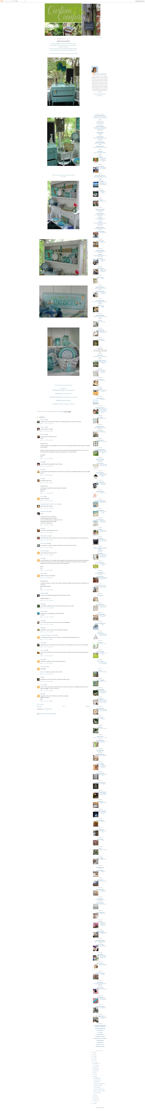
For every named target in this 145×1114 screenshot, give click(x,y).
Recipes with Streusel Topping (100, 143)
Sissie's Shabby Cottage (100, 614)
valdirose (100, 320)
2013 (94, 1057)
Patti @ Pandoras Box (44, 535)
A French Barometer (100, 210)
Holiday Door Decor (103, 418)
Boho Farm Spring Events (103, 564)
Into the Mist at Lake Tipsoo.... (103, 653)
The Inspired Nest (100, 997)
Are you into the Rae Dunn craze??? (102, 616)
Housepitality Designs (100, 315)
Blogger (102, 1107)
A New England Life (100, 902)
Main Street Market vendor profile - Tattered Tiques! (103, 956)
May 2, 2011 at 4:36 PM (46, 639)
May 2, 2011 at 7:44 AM (46, 547)
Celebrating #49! (103, 201)
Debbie (41, 627)
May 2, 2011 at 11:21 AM (46, 624)
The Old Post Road (100, 440)
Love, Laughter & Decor (100, 1016)
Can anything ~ (103, 340)
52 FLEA (100, 848)
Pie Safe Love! (103, 821)
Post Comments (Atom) (47, 709)
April (95, 1095)
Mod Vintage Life (100, 379)
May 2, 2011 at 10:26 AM (46, 617)
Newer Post (39, 706)
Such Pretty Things (100, 459)
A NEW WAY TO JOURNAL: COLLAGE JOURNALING (102, 270)
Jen (41, 677)
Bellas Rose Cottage (100, 651)
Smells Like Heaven (97, 1080)
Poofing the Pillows (100, 510)
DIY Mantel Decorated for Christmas (100, 427)
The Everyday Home (100, 750)
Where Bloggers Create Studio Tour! (103, 933)
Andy (41, 528)
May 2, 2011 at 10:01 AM (46, 607)
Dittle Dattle (58, 393)
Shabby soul (100, 642)
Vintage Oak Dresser (102, 802)
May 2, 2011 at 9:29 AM (46, 600)
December (96, 1063)
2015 (94, 1054)
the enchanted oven (100, 889)
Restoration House (100, 426)
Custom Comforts (100, 74)
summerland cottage (44, 511)
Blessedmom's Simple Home (100, 623)
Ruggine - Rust (103, 643)
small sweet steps (100, 1034)
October (103, 307)
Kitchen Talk (103, 380)
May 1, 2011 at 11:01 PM (46, 525)
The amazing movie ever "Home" (103, 813)
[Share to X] (67, 411)
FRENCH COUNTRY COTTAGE (100, 360)
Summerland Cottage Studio (100, 500)
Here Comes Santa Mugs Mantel (100, 251)
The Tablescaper (100, 839)
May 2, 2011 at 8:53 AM (46, 577)
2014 (94, 1056)
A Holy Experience (100, 136)
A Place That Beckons (103, 881)
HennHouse (100, 727)
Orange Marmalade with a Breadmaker (103, 168)
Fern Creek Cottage (100, 680)
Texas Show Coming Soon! (102, 831)
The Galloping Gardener (100, 449)
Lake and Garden (100, 717)
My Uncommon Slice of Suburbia (100, 1038)
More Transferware (103, 232)
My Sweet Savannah (100, 330)
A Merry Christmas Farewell (103, 512)
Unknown (42, 496)
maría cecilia (43, 650)
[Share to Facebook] (69, 411)
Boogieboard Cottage (58, 390)
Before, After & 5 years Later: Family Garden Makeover (100, 224)
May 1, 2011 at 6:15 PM (46, 458)
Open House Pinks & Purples (99, 1089)
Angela (41, 462)
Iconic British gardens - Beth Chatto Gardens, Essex (103, 452)
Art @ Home (100, 156)
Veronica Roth (100, 355)
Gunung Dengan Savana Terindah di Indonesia (103, 635)
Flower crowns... (103, 913)
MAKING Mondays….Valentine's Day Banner (103, 766)
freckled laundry (100, 982)
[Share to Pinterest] (70, 411)
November (96, 1065)
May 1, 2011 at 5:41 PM (46, 440)
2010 (94, 1103)
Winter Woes (103, 399)
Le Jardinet (100, 221)
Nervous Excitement (102, 755)
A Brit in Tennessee (100, 190)
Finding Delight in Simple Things (103, 521)
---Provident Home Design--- (100, 940)
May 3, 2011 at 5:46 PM (46, 690)
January (95, 1100)
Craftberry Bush (100, 1042)
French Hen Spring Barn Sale (99, 1083)
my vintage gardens (100, 870)
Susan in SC (42, 427)
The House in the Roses (56, 397)
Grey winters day (103, 904)
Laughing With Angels (100, 604)
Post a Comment (40, 704)
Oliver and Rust (100, 553)
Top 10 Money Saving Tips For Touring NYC (103, 663)
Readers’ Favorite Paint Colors (100, 573)
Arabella (42, 659)
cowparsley (100, 529)
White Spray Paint (100, 519)
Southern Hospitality (100, 126)
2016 (94, 1052)
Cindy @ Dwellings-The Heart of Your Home (49, 504)
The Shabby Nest (100, 430)
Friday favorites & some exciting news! (103, 332)
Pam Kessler (42, 419)
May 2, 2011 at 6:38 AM (46, 532)
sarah (41, 620)
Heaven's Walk (100, 879)
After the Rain (103, 242)
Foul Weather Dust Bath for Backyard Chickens (103, 578)
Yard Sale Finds (97, 1081)
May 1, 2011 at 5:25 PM (46, 431)
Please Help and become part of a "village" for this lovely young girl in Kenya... (103, 410)
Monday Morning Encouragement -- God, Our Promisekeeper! (103, 183)
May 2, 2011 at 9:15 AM (46, 589)
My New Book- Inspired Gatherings (103, 362)
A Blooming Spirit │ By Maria (100, 810)
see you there (103, 321)
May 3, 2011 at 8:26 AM (46, 681)
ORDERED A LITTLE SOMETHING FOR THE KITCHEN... (103, 475)
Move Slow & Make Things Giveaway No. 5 (100, 148)
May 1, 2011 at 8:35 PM (46, 493)
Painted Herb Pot (100, 751)
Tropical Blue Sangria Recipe (100, 218)
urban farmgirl (100, 954)
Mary (41, 469)
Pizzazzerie (100, 217)
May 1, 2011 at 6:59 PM (46, 475)
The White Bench (100, 268)
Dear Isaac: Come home (103, 728)
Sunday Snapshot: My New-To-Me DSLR (103, 540)
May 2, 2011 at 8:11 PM (46, 663)
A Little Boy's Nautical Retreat (103, 1018)
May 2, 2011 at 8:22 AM (46, 570)
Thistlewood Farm (100, 132)
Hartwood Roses (100, 538)
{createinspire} (100, 801)
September (96, 1069)
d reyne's (100, 670)
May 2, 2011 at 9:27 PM (46, 674)
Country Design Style (100, 300)
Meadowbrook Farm (100, 867)
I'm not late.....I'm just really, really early (103, 606)
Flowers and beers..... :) (103, 741)
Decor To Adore (100, 661)
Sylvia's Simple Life (100, 240)
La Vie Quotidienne (100, 339)
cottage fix (100, 254)
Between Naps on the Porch (100, 115)
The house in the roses (100, 973)
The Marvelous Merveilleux (100, 899)
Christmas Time (103, 1007)
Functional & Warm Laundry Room (103, 484)
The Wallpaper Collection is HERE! (100, 288)
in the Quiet (100, 1032)
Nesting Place (100, 151)
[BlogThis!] (66, 411)
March (95, 1096)
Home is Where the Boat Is (100, 175)
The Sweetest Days (100, 1040)
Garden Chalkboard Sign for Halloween (103, 794)
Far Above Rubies (100, 213)
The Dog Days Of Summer (103, 192)
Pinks (103, 840)
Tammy (42, 642)
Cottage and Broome (100, 944)
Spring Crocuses (103, 945)
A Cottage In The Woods (100, 1036)
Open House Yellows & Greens (99, 1090)
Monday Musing (103, 859)
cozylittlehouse (100, 632)
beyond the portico (100, 472)
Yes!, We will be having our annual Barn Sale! (103, 465)
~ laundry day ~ (103, 871)
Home (63, 706)
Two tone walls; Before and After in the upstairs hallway (103, 555)
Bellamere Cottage (100, 931)
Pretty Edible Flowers (100, 460)
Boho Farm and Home (100, 562)
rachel (41, 558)
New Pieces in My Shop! (103, 441)
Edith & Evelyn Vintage (100, 209)
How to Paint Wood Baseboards (103, 293)
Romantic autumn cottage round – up (100, 255)
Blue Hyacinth (43, 671)
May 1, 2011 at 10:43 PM (46, 508)
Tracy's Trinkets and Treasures (100, 792)
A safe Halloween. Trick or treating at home (100, 357)
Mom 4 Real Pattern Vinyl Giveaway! (103, 999)
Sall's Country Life (100, 398)
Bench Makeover (97, 1078)
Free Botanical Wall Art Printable (100, 228)
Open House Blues (97, 1092)
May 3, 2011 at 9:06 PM (46, 701)
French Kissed (100, 898)
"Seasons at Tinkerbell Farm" (103, 775)
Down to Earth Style (100, 482)
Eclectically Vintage (100, 250)
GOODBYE (103, 974)
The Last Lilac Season (103, 849)
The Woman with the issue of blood (47, 635)
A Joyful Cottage (100, 181)
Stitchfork (42, 611)
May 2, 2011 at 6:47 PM (46, 655)
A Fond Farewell (103, 431)
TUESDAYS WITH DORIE (100, 740)
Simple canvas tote (103, 502)
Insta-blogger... (103, 783)
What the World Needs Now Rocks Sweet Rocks (103, 710)
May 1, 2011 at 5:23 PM (46, 423)
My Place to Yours (100, 1044)
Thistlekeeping (100, 133)
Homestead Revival (100, 820)
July (94, 1072)
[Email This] (64, 411)
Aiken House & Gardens (100, 231)
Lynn (41, 478)
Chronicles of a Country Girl (100, 585)
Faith (103, 624)
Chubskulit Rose (43, 666)
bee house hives (100, 1030)
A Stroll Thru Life (100, 121)
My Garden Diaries (100, 763)
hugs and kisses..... (103, 492)
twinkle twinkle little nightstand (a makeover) (100, 984)
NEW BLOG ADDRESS (103, 964)
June (95, 1074)
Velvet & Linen (100, 348)
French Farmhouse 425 (100, 912)
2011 (94, 1061)
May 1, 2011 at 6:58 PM (46, 466)
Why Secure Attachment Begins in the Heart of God (100, 138)
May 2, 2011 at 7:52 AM (46, 554)
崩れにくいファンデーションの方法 (100, 737)
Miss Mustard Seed (100, 146)
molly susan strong (44, 543)
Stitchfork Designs (100, 491)
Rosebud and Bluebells (100, 1046)
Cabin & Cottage (100, 858)
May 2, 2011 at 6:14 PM (46, 646)
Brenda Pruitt (43, 434)
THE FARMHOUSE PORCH (100, 754)
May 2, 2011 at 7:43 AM (46, 540)
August (95, 1070)
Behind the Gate (100, 736)
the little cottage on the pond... (100, 782)
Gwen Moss (100, 388)
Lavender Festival (103, 681)
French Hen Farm (100, 463)
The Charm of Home (100, 166)
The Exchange (100, 572)
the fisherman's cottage (100, 1006)
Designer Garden (100, 987)
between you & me (100, 963)
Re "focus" (103, 278)
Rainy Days (103, 718)
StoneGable (100, 921)
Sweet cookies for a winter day (103, 891)
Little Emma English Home (100, 1028)
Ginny (41, 603)
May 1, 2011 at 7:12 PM (46, 482)
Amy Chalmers (43, 550)
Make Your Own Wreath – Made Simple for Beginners (100, 302)
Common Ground (100, 277)
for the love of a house (100, 407)
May (95, 1076)
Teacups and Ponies (100, 708)
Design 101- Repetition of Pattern (100, 941)
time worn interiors (100, 829)
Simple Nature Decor (100, 227)
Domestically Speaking (100, 142)
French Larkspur (100, 595)
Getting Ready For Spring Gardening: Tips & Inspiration (103, 691)
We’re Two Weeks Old (103, 988)
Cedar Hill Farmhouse (100, 287)
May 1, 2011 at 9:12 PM (46, 500)
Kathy (41, 693)
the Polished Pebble (100, 689)
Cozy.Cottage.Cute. (100, 698)
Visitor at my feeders (103, 587)
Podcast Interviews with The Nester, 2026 (100, 153)
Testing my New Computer (103, 260)
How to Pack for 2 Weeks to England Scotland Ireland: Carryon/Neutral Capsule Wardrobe (100, 128)
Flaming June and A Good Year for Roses (103, 531)
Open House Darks (97, 1087)
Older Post (88, 706)
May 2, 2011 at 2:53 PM (46, 631)
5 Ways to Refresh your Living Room (103, 391)
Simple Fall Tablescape (100, 123)
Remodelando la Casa (100, 291)
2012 (94, 1059)
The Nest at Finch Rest (100, 370)
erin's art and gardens (100, 773)
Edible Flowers (100, 550)
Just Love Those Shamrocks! (103, 372)
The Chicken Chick (100, 576)
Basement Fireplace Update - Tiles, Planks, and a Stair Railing (103, 701)
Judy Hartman (100, 199)
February (95, 1098)
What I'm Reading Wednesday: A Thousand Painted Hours (103, 160)
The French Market (103, 671)
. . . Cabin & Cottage (100, 305)
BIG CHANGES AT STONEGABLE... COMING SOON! (103, 924)
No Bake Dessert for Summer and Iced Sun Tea (100, 177)
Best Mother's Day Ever (98, 1085)
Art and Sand (100, 417)
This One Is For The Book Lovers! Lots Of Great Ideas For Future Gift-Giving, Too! (100, 117)
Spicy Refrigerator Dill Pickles (100, 214)
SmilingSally (42, 593)
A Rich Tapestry (100, 258)
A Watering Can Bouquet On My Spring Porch (100, 317)
